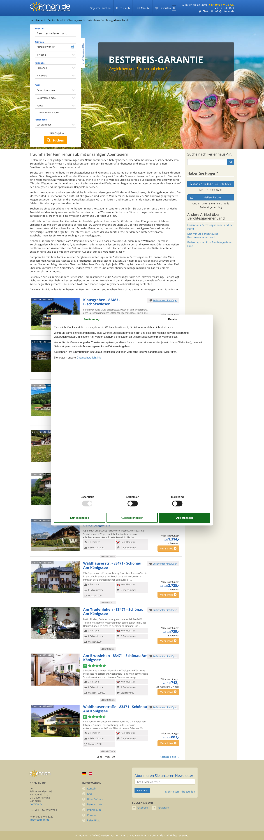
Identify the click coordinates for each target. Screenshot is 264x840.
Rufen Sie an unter (209, 4)
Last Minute (142, 8)
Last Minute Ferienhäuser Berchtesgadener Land (202, 235)
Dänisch (90, 773)
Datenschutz (94, 804)
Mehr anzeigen (108, 556)
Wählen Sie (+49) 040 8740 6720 (212, 184)
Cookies (91, 815)
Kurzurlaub (123, 8)
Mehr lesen (172, 791)
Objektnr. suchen (100, 8)
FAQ (89, 793)
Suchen (57, 140)
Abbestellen (188, 791)
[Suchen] (230, 162)
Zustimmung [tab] (91, 319)
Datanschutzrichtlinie (89, 357)
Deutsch (84, 773)
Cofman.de (36, 804)
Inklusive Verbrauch (48, 112)
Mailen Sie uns (212, 197)
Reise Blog (93, 820)
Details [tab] (172, 319)
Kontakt (91, 788)
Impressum (94, 809)
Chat (205, 11)
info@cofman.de (224, 11)
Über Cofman (95, 799)
